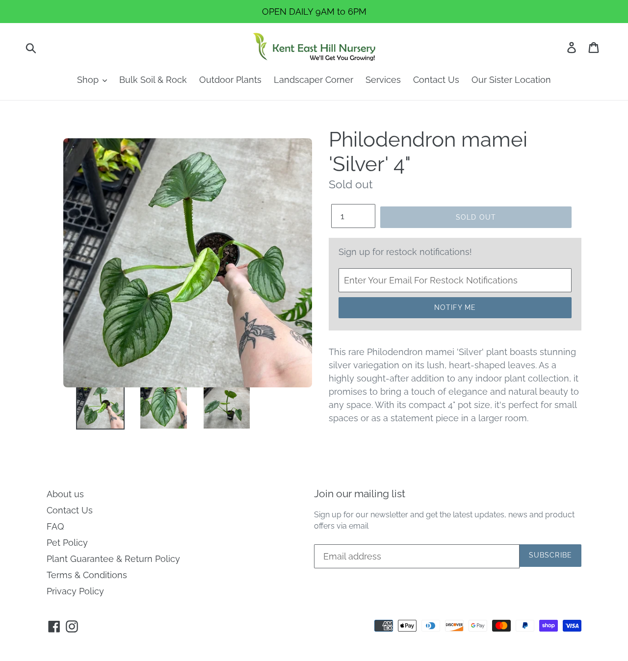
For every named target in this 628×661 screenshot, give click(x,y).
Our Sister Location (511, 80)
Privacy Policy (75, 591)
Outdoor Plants (230, 80)
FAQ (55, 526)
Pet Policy (67, 542)
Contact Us (436, 80)
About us (65, 494)
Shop (89, 80)
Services (383, 80)
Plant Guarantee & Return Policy (113, 559)
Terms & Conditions (87, 575)
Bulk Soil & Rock (153, 80)
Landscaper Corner (313, 80)
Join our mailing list (359, 493)
